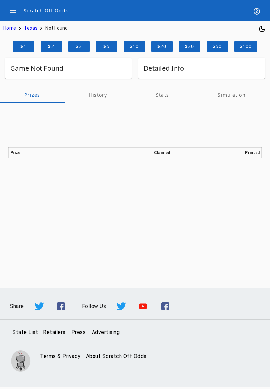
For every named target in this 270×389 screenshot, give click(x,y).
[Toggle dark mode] (262, 29)
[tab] (32, 95)
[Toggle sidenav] (13, 10)
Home (9, 28)
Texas (31, 28)
